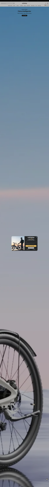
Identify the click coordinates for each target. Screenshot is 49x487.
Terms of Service (28, 249)
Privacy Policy (34, 249)
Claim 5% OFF (31, 245)
